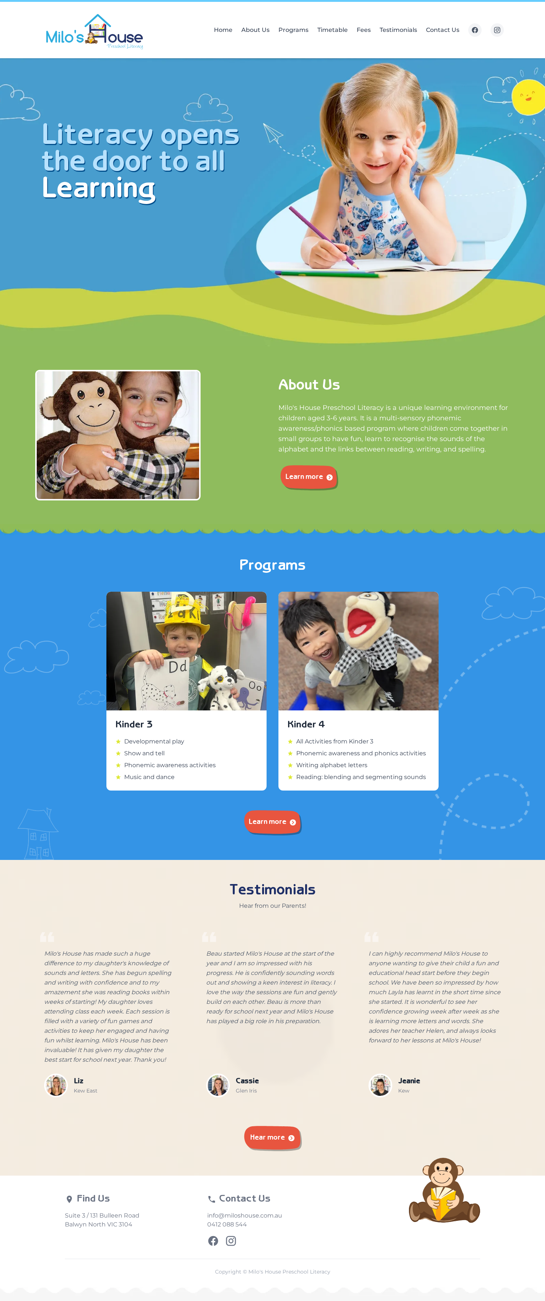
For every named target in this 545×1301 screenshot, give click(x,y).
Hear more (267, 1137)
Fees (364, 29)
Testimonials (398, 29)
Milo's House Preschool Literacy (289, 1271)
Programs (293, 29)
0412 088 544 (227, 1224)
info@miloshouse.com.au (244, 1215)
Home (223, 29)
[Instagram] (497, 30)
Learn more (304, 477)
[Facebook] (475, 30)
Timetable (332, 29)
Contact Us (442, 29)
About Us (255, 29)
